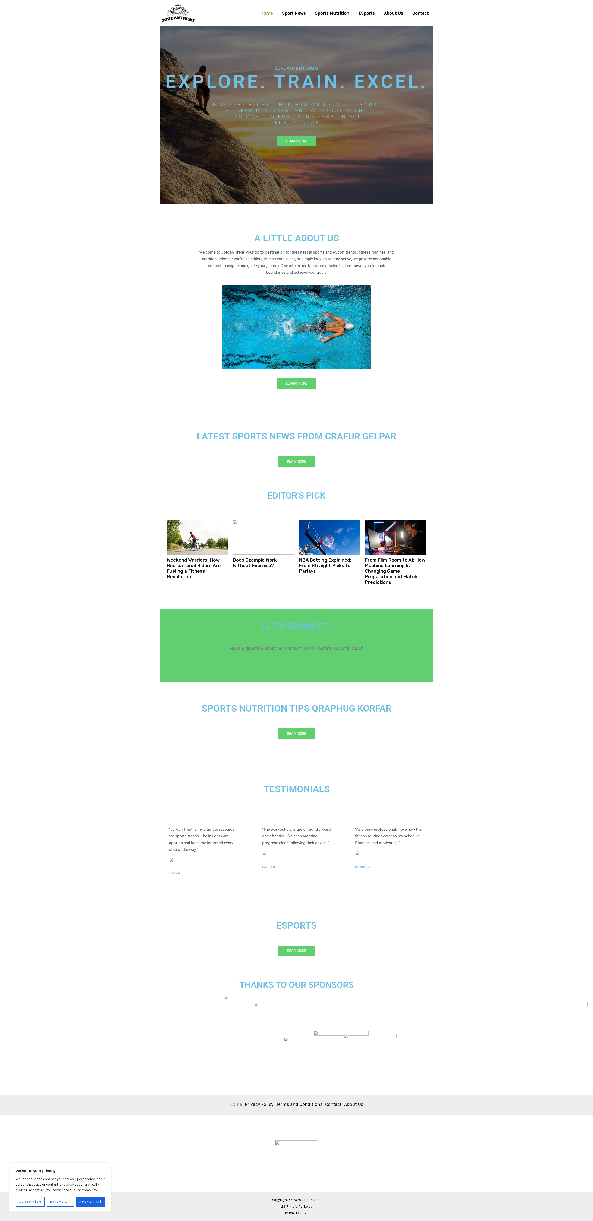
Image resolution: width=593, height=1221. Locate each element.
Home (266, 13)
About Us (393, 13)
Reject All (60, 1202)
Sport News (294, 13)
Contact (420, 13)
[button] (422, 511)
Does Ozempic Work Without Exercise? (189, 562)
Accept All (90, 1202)
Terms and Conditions (299, 1104)
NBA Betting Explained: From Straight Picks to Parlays (259, 565)
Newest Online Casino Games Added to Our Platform (389, 565)
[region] (60, 1187)
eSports (367, 13)
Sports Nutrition (332, 13)
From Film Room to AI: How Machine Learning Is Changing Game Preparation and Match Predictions (329, 571)
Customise (30, 1202)
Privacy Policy (259, 1104)
